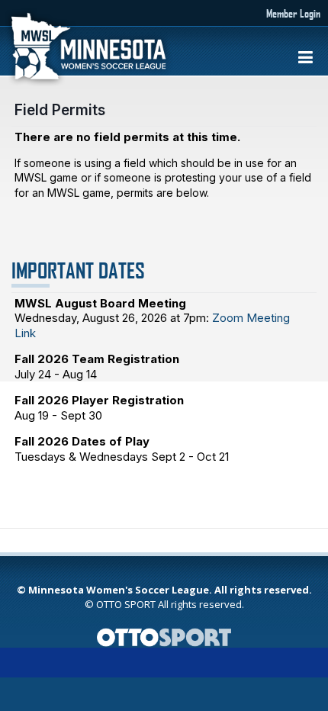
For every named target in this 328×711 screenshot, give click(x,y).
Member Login (293, 13)
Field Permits (59, 110)
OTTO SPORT (126, 604)
